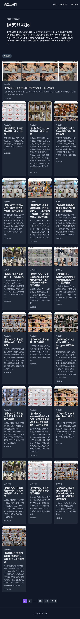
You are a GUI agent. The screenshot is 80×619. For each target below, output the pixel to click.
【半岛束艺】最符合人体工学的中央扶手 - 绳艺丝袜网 (29, 88)
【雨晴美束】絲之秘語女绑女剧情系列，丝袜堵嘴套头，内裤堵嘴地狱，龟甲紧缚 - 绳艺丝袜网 (66, 493)
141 (40, 601)
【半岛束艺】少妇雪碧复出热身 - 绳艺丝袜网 (65, 416)
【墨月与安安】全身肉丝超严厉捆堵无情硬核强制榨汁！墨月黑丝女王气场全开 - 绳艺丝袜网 (39, 280)
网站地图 (74, 4)
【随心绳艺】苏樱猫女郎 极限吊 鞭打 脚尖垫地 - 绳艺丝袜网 (13, 208)
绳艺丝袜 (7, 56)
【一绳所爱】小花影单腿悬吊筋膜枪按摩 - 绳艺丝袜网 (40, 491)
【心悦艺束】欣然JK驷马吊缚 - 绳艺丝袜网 (39, 131)
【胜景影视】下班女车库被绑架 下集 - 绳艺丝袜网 (65, 131)
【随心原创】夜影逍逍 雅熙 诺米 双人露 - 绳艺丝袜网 (14, 416)
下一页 (54, 601)
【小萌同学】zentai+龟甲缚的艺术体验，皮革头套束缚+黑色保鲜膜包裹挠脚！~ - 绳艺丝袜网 (40, 419)
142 (46, 601)
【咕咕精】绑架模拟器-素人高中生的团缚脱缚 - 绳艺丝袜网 (65, 208)
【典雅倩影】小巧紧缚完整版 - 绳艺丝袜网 (13, 131)
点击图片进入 (64, 4)
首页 (54, 4)
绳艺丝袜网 (10, 4)
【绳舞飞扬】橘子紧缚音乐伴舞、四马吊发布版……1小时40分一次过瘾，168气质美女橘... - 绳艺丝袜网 (40, 211)
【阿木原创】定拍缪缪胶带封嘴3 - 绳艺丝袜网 (14, 342)
